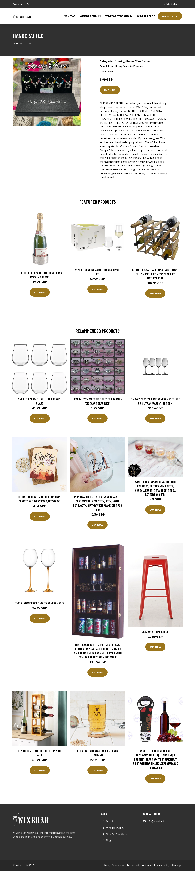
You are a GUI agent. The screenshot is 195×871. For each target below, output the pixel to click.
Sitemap (176, 865)
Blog (108, 840)
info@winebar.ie (172, 4)
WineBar (69, 16)
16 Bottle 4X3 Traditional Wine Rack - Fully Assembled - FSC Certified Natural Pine (155, 274)
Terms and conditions (139, 865)
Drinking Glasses (124, 61)
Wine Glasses (142, 61)
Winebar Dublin (90, 16)
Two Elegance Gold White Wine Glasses (39, 603)
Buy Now (109, 89)
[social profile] (27, 4)
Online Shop (170, 16)
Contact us (118, 865)
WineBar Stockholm (119, 16)
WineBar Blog (146, 16)
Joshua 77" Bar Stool (155, 632)
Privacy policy (161, 865)
